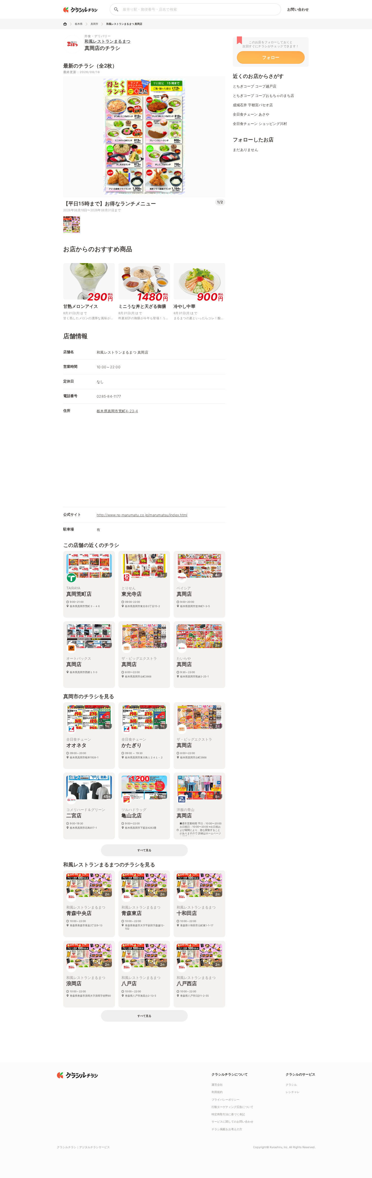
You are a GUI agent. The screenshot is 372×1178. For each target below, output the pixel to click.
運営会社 (217, 1084)
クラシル (291, 1084)
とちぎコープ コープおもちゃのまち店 (263, 95)
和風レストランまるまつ (108, 41)
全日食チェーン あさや (251, 114)
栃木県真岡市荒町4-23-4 (117, 411)
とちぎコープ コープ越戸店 (254, 86)
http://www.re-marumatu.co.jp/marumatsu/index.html (142, 515)
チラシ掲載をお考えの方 (227, 1129)
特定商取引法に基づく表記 (228, 1114)
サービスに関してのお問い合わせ (232, 1121)
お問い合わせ (298, 9)
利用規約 (217, 1092)
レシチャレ (293, 1092)
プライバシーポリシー (225, 1099)
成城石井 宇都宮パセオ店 (253, 105)
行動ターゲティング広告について (232, 1107)
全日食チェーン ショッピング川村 (260, 123)
